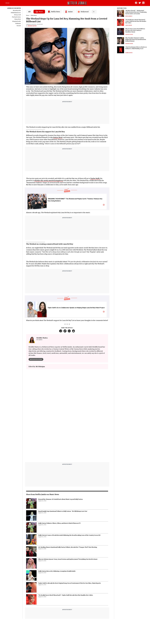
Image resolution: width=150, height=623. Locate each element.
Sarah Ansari (128, 25)
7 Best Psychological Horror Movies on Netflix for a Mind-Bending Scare (136, 47)
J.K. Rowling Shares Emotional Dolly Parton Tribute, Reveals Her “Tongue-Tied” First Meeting (67, 547)
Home (7, 3)
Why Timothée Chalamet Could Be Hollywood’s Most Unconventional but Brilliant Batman (135, 39)
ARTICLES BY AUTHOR (36, 359)
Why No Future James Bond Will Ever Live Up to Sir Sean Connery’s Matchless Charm (135, 30)
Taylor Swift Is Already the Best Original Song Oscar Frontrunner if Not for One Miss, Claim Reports (69, 583)
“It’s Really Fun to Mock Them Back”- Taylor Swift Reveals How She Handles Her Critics (65, 595)
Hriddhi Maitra (32, 25)
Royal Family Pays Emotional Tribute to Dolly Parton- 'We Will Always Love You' (62, 511)
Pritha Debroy (128, 16)
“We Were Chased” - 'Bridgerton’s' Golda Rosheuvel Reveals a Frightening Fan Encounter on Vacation (136, 12)
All (29, 12)
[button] (108, 83)
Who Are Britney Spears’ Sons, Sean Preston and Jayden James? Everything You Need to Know (67, 559)
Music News (34, 15)
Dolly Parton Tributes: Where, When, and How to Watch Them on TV (59, 523)
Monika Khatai (128, 52)
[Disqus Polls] (67, 392)
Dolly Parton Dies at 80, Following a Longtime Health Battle (57, 571)
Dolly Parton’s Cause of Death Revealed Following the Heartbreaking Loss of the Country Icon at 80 (69, 535)
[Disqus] (67, 438)
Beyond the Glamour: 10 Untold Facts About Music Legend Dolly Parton (60, 499)
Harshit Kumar (129, 34)
